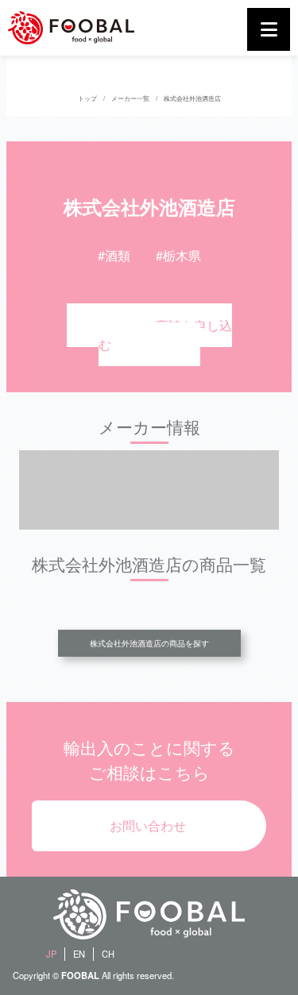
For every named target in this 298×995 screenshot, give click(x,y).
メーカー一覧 (130, 98)
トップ (87, 98)
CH (108, 953)
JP (51, 953)
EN (79, 953)
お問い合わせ (148, 825)
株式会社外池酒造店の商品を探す (149, 643)
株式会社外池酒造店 (192, 98)
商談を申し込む (165, 334)
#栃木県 (178, 255)
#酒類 (114, 255)
